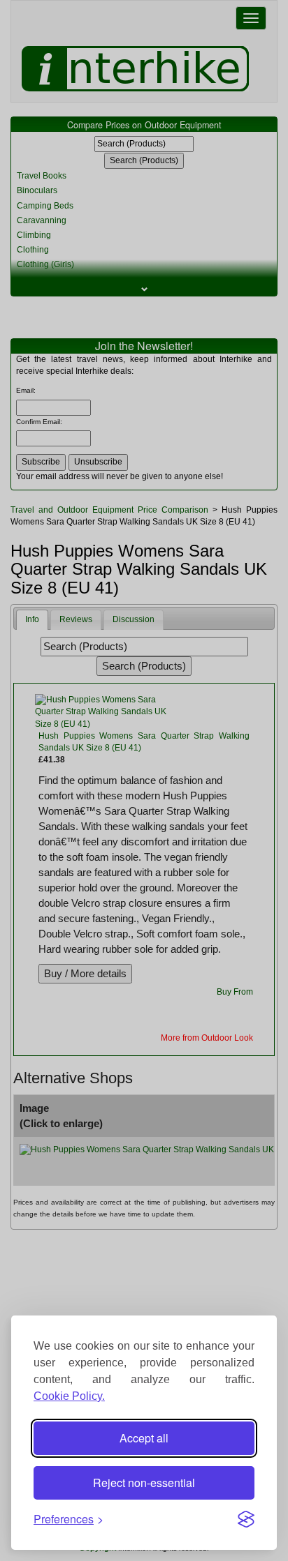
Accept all (144, 1438)
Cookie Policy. (69, 1396)
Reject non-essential (144, 1483)
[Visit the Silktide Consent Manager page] (246, 1519)
